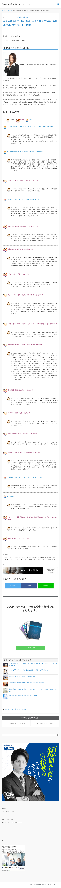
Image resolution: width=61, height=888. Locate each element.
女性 (24, 17)
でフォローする (16, 723)
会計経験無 (19, 17)
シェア (29, 585)
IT (15, 17)
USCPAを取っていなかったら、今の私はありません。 (24, 695)
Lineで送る (45, 585)
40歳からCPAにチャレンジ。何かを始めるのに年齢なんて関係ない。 (28, 670)
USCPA (7, 709)
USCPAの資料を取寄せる (30, 647)
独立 (27, 17)
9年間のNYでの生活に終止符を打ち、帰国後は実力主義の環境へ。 (28, 682)
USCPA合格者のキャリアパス (17, 4)
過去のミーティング (7, 822)
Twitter (13, 585)
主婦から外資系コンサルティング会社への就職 (22, 676)
